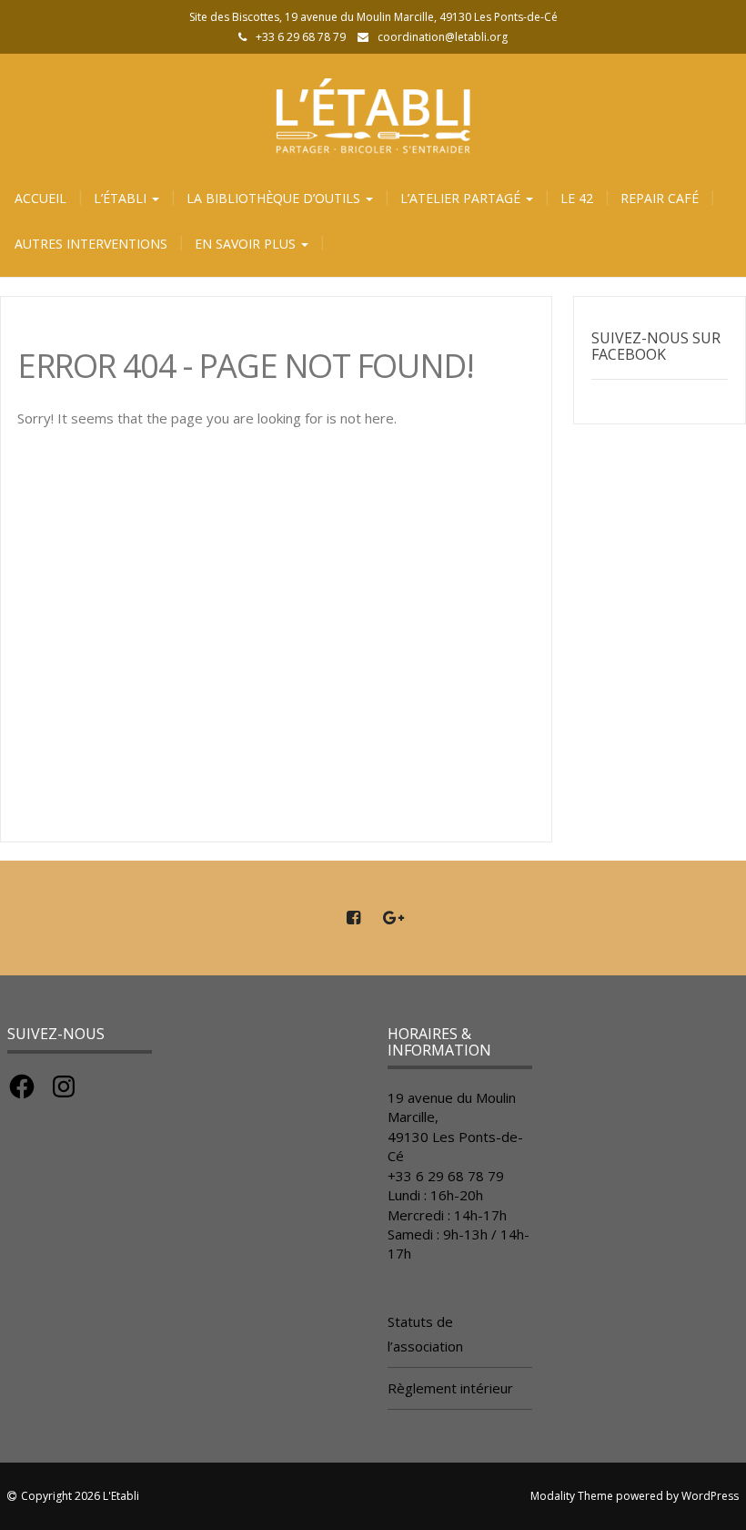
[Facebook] (353, 918)
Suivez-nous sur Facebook (656, 346)
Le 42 (576, 198)
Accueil (40, 198)
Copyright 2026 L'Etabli (80, 1496)
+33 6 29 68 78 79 (446, 1176)
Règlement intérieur (450, 1388)
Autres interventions (91, 243)
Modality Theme (571, 1496)
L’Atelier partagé (462, 198)
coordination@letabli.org (443, 37)
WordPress (710, 1496)
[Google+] (393, 918)
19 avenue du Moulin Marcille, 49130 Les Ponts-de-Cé (455, 1126)
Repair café (659, 198)
